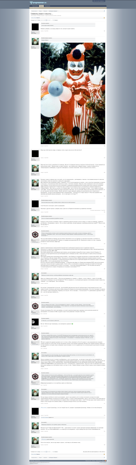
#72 (104, 313)
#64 (104, 172)
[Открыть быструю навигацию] (104, 457)
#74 (104, 348)
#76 (104, 385)
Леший (55, 15)
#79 (104, 431)
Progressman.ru (98, 460)
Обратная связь (88, 460)
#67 (104, 226)
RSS (105, 460)
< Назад (38, 20)
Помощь (93, 460)
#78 (104, 415)
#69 (104, 268)
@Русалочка (43, 407)
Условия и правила (102, 462)
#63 (104, 157)
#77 (104, 403)
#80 (104, 444)
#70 (104, 283)
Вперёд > (56, 20)
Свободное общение (40, 15)
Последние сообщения (35, 7)
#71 (104, 295)
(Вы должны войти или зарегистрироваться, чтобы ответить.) (94, 451)
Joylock (33, 32)
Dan (32, 239)
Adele (32, 327)
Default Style (32, 460)
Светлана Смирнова (45, 417)
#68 (104, 243)
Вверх (103, 460)
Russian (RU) (37, 460)
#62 (104, 145)
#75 (104, 368)
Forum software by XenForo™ (39, 462)
